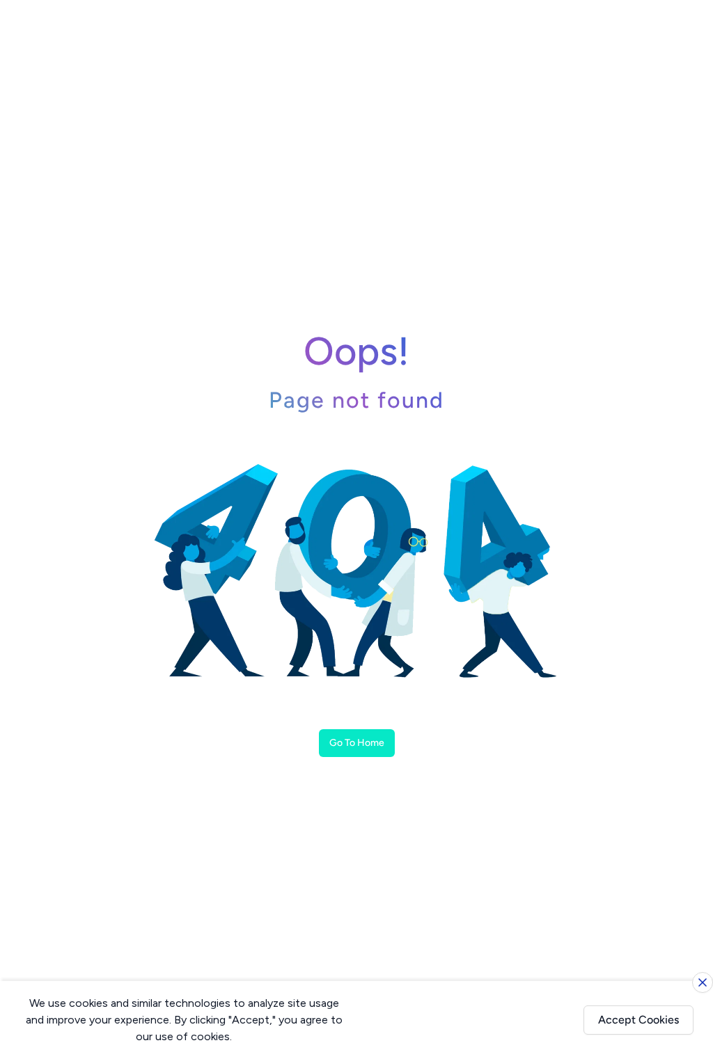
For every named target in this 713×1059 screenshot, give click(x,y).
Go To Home (356, 743)
